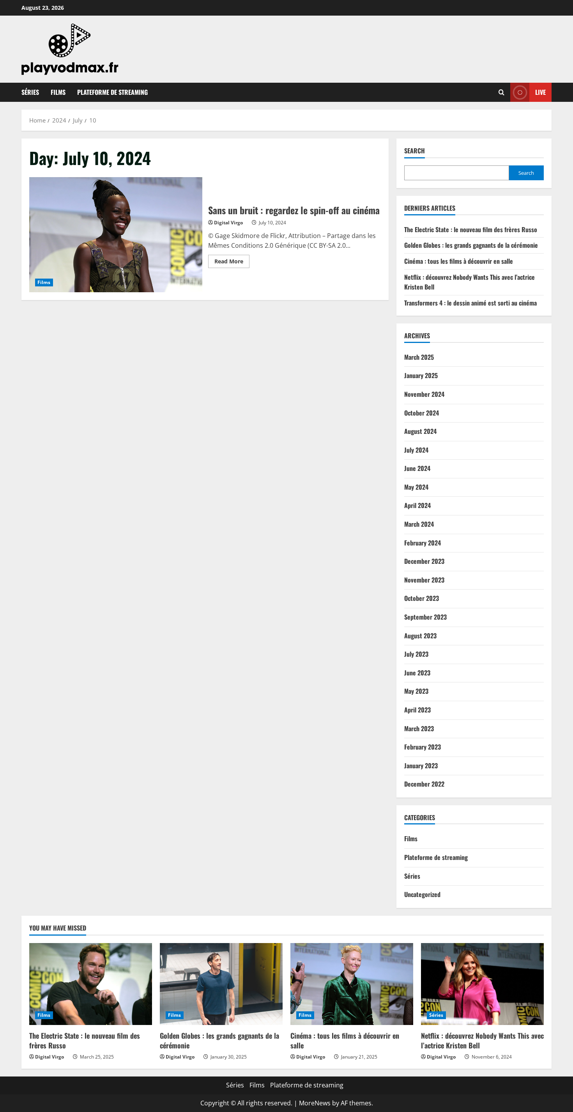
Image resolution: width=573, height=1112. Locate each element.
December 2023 (424, 561)
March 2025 (419, 357)
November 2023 (424, 579)
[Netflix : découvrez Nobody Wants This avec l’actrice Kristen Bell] (482, 984)
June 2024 (417, 468)
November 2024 (424, 394)
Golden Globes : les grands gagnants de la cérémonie (471, 245)
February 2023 (422, 746)
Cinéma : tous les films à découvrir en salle (458, 261)
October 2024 (421, 412)
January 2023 (421, 765)
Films (58, 92)
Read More (231, 262)
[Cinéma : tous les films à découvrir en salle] (351, 984)
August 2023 (420, 635)
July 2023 (416, 654)
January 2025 (421, 375)
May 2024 (416, 487)
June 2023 (417, 672)
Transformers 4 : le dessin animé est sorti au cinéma (470, 302)
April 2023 (417, 709)
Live (540, 92)
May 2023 (416, 691)
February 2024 (422, 542)
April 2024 (417, 505)
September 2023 (425, 617)
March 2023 (419, 728)
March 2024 (419, 524)
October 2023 (421, 598)
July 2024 (416, 450)
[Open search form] (501, 92)
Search (414, 150)
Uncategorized (422, 894)
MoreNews (315, 1103)
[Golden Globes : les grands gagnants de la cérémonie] (221, 984)
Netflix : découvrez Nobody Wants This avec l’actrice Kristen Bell (482, 1040)
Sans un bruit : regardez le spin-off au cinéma (115, 235)
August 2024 (420, 431)
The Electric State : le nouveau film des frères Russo (470, 229)
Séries (30, 92)
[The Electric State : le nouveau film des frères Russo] (90, 984)
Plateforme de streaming (112, 92)
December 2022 (424, 784)
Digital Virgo (228, 222)
